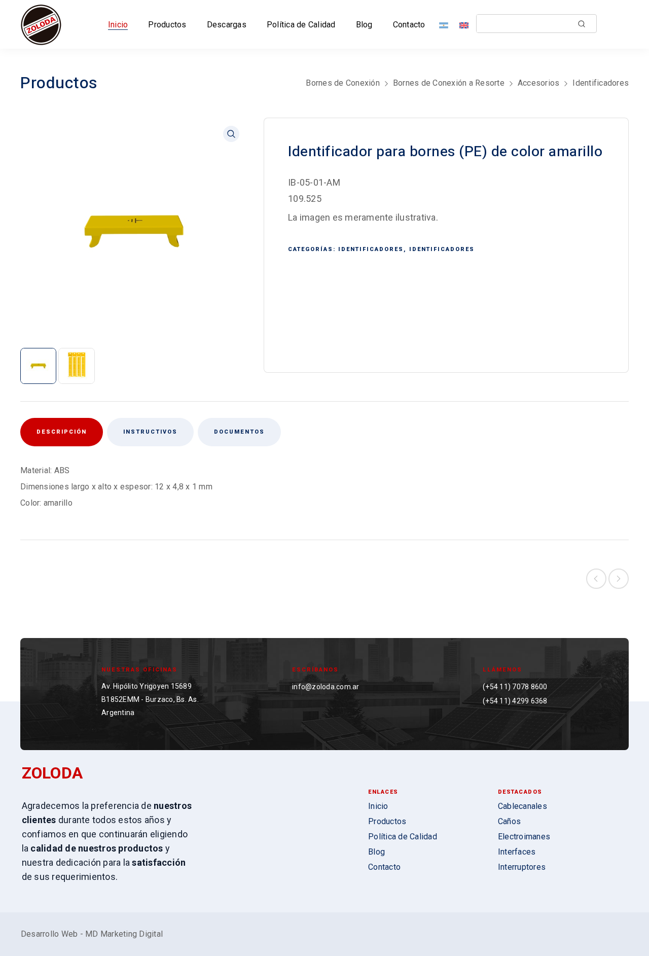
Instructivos (150, 432)
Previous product (596, 579)
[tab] (150, 432)
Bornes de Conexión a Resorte (448, 83)
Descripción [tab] (62, 432)
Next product (618, 579)
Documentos (239, 432)
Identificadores (600, 83)
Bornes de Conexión (343, 83)
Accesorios (539, 83)
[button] (231, 134)
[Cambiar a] (445, 25)
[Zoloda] (41, 24)
